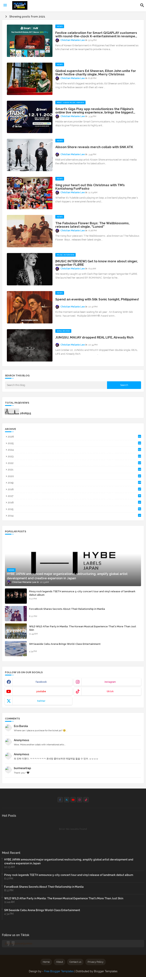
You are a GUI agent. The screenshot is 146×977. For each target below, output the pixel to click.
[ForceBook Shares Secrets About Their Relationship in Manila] (16, 613)
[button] (142, 5)
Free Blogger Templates (59, 971)
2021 (74, 469)
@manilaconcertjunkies (18, 943)
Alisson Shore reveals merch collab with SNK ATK (94, 147)
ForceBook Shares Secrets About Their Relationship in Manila (67, 608)
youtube (41, 691)
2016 (74, 502)
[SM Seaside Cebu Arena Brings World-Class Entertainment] (16, 648)
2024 (74, 449)
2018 (74, 489)
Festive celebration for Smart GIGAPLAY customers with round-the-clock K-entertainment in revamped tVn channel (96, 34)
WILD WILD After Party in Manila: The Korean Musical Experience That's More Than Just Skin (82, 628)
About (59, 961)
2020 (74, 476)
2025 (74, 443)
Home (46, 961)
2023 (74, 456)
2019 (74, 482)
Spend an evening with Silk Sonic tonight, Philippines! (97, 299)
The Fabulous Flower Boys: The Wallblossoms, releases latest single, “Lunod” (92, 224)
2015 (74, 509)
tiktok (110, 691)
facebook (41, 682)
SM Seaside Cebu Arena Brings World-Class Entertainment (65, 644)
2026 (74, 436)
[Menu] (5, 5)
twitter (41, 701)
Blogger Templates (105, 971)
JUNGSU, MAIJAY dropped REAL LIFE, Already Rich (94, 337)
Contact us (75, 961)
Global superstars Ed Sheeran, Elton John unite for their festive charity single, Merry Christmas (95, 72)
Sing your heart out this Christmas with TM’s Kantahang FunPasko (90, 186)
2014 (74, 515)
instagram (110, 682)
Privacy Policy (95, 961)
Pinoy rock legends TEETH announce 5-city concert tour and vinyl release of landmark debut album (82, 593)
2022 (74, 463)
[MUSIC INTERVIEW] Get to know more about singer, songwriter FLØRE (96, 262)
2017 (74, 496)
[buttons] (60, 799)
